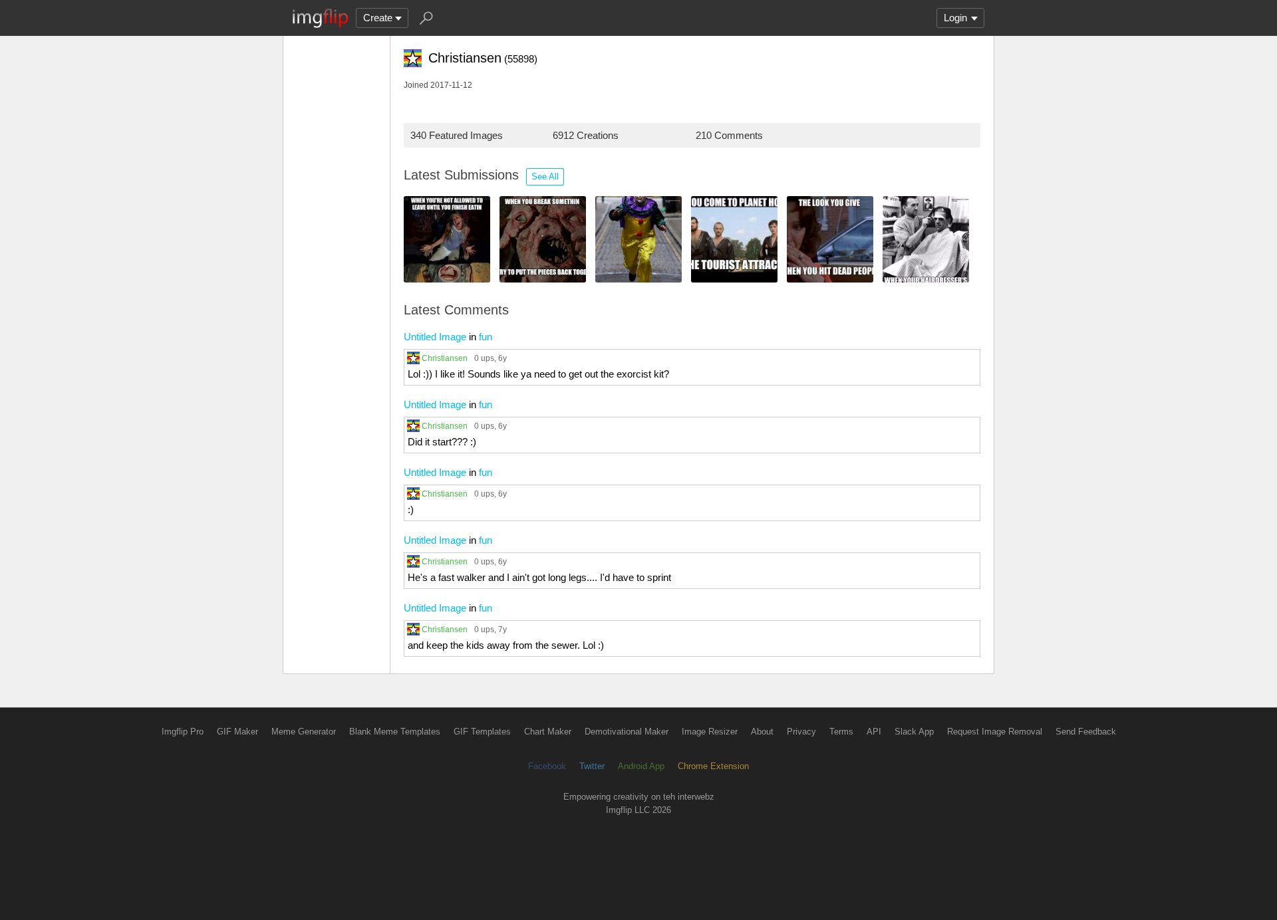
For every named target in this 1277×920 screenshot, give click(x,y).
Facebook (547, 766)
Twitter (592, 766)
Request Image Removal (994, 732)
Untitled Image (435, 336)
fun (485, 336)
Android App (641, 766)
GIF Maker (237, 732)
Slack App (914, 732)
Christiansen (445, 358)
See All (545, 176)
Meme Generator (303, 732)
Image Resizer (710, 732)
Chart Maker (547, 732)
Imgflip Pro (183, 732)
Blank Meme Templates (394, 732)
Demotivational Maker (626, 732)
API (874, 732)
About (762, 732)
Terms (841, 732)
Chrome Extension (713, 766)
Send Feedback (1086, 732)
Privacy (801, 732)
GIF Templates (482, 732)
